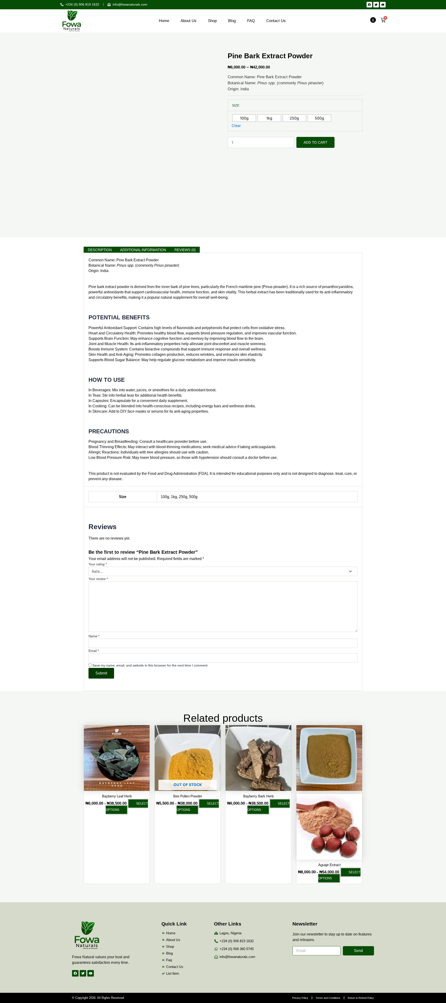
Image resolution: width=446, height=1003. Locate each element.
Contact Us (276, 21)
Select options (127, 806)
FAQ (251, 21)
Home (164, 21)
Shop (212, 21)
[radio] (244, 118)
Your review (98, 579)
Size (235, 105)
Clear (236, 125)
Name (94, 636)
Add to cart (315, 142)
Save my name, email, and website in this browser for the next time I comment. (150, 665)
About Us (188, 21)
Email (94, 651)
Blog (232, 21)
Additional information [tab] (143, 250)
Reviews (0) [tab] (185, 250)
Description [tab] (100, 250)
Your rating (98, 564)
